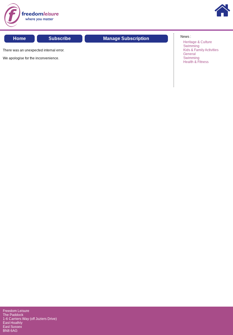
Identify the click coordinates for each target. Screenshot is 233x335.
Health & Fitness (196, 62)
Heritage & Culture (197, 42)
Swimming (191, 46)
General (189, 54)
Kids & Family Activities (201, 50)
